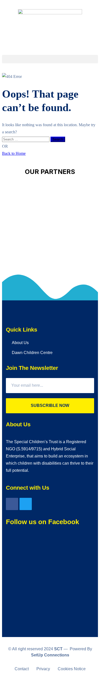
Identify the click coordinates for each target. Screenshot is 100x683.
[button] (50, 59)
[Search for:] (26, 139)
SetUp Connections (50, 655)
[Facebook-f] (12, 504)
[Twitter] (25, 504)
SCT (58, 649)
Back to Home (14, 153)
